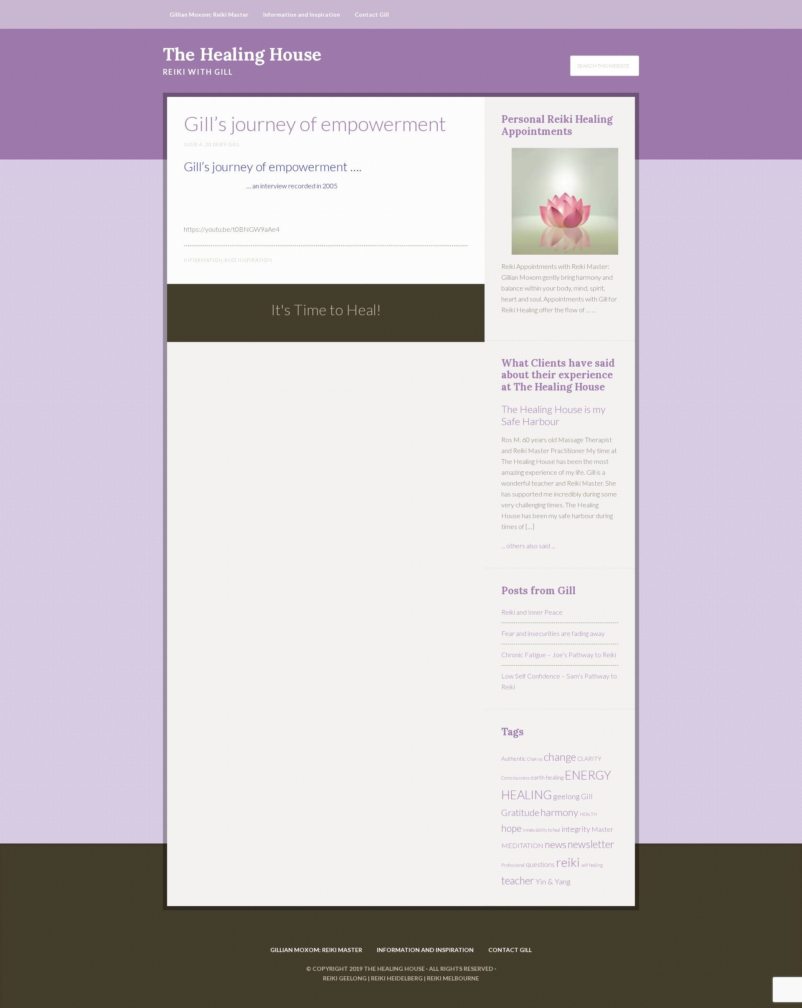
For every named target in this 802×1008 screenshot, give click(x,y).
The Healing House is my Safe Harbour (553, 415)
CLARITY (589, 758)
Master (602, 829)
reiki (568, 862)
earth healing (547, 777)
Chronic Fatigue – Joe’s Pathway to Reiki (558, 654)
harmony (560, 812)
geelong (566, 796)
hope (511, 828)
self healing (592, 865)
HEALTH (588, 814)
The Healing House (242, 54)
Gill (587, 796)
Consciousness (515, 777)
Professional (513, 865)
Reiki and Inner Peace (532, 612)
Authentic (513, 758)
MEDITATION (522, 845)
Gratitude (520, 812)
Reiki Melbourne (453, 978)
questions (540, 864)
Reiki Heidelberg (397, 978)
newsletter (591, 844)
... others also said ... (528, 546)
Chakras (535, 759)
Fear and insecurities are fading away (553, 633)
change (560, 756)
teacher (517, 880)
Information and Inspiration (228, 260)
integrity (575, 828)
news (555, 844)
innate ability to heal (541, 830)
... (594, 310)
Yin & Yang (553, 881)
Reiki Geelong (345, 978)
